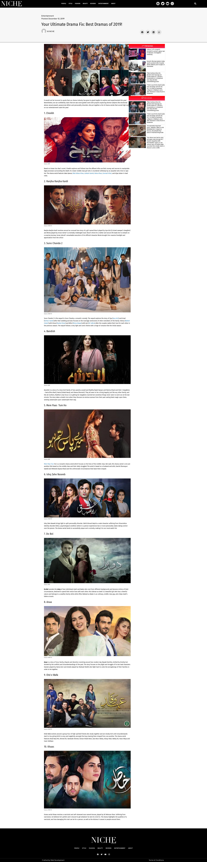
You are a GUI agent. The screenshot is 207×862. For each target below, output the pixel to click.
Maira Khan (98, 173)
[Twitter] (162, 3)
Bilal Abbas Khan (78, 173)
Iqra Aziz (115, 318)
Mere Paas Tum (49, 464)
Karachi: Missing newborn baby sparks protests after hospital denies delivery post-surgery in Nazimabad (156, 63)
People (63, 3)
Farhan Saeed (48, 321)
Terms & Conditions (156, 860)
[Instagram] (172, 3)
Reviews (93, 3)
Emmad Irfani (107, 173)
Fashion (77, 3)
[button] (195, 3)
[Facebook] (158, 3)
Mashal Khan (61, 323)
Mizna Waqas (77, 323)
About (113, 3)
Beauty (85, 3)
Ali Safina (92, 323)
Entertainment (103, 3)
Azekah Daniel (89, 173)
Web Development (57, 860)
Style (70, 3)
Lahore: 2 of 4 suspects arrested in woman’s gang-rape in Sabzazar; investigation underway (156, 52)
